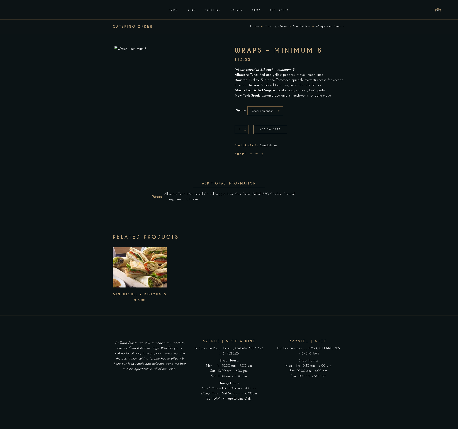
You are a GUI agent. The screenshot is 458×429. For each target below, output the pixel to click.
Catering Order (276, 26)
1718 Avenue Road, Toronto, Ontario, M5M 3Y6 (229, 348)
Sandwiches (301, 26)
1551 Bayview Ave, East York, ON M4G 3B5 (308, 348)
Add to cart (270, 129)
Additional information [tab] (229, 183)
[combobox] (265, 110)
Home (254, 26)
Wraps (241, 110)
